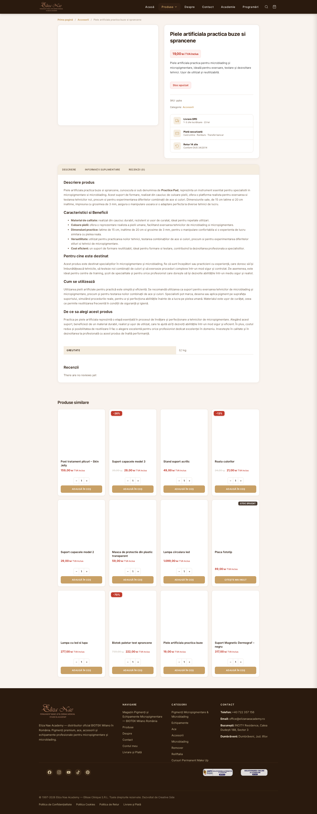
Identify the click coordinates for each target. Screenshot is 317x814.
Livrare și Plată (132, 752)
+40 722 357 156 (243, 712)
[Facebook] (49, 772)
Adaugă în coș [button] (81, 489)
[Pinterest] (87, 772)
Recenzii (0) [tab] (137, 169)
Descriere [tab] (69, 169)
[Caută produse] (266, 6)
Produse (167, 7)
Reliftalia (177, 754)
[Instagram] (59, 772)
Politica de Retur (109, 804)
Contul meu (130, 746)
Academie (228, 7)
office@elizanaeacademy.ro (247, 719)
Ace (174, 729)
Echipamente (180, 723)
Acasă (149, 7)
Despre (190, 7)
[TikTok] (78, 772)
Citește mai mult (236, 579)
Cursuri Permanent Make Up (190, 760)
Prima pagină (65, 19)
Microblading (180, 741)
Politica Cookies (85, 804)
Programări (251, 7)
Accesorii (83, 19)
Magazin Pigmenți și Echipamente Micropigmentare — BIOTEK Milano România (142, 716)
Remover (177, 748)
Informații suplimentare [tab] (102, 169)
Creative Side (166, 797)
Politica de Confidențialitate (55, 804)
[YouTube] (68, 772)
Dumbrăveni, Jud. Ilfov (252, 736)
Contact (208, 7)
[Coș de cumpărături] (274, 6)
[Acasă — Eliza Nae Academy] (51, 6)
